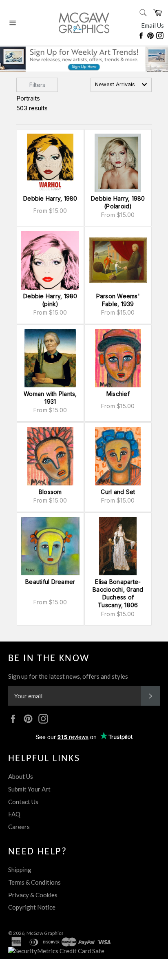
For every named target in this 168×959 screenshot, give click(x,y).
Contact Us (23, 801)
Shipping (19, 869)
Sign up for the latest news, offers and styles (68, 676)
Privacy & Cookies (32, 895)
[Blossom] (50, 456)
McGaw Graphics (45, 933)
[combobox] (121, 85)
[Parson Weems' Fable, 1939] (118, 260)
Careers (19, 826)
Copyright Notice (31, 907)
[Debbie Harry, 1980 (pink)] (50, 260)
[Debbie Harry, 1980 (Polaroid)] (118, 163)
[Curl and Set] (118, 456)
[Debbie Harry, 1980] (50, 163)
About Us (20, 776)
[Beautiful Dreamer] (50, 546)
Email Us (152, 25)
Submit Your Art (29, 789)
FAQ (14, 814)
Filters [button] (37, 84)
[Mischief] (118, 358)
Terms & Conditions (34, 882)
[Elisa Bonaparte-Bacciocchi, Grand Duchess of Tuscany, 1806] (118, 546)
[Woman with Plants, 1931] (50, 358)
